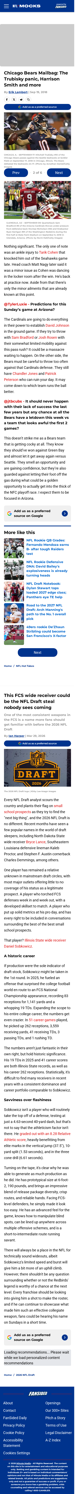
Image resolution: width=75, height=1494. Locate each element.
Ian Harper (16, 736)
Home (8, 665)
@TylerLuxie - (17, 304)
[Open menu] (6, 6)
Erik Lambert (18, 92)
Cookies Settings (16, 1453)
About (8, 1403)
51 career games (42, 1020)
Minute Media (23, 1463)
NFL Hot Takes (25, 665)
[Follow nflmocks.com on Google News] (65, 514)
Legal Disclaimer (58, 1433)
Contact (9, 1410)
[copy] (28, 99)
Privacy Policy (14, 1425)
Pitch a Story (55, 1418)
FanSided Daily (15, 1418)
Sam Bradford (23, 337)
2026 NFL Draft (25, 1374)
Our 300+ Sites (57, 1410)
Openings (52, 1403)
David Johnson (57, 325)
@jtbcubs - (14, 401)
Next (59, 173)
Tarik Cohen (48, 252)
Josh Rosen (47, 337)
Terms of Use (56, 1425)
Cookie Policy (13, 1433)
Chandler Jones (25, 373)
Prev (16, 173)
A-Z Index (53, 1440)
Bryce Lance (35, 842)
